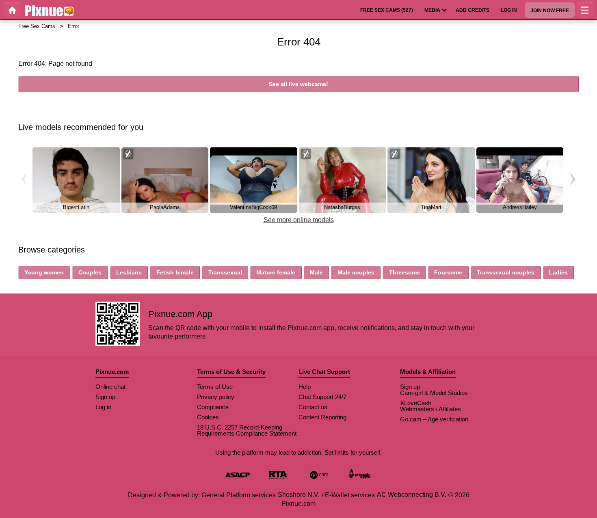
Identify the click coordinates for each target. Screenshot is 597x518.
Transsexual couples (505, 272)
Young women (44, 272)
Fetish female (175, 272)
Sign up (105, 396)
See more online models (299, 219)
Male (316, 272)
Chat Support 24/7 (322, 396)
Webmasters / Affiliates (430, 409)
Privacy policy (215, 396)
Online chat (110, 386)
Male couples (355, 272)
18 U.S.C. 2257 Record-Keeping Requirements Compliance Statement (246, 430)
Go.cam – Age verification (434, 419)
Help (304, 386)
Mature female (275, 272)
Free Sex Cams (36, 26)
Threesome (404, 272)
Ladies (558, 272)
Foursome (448, 272)
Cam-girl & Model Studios (434, 392)
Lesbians (129, 272)
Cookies (208, 417)
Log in (103, 407)
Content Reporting (322, 417)
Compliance (213, 407)
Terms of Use (215, 386)
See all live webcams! (298, 84)
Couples (90, 272)
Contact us (312, 407)
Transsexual (225, 272)
